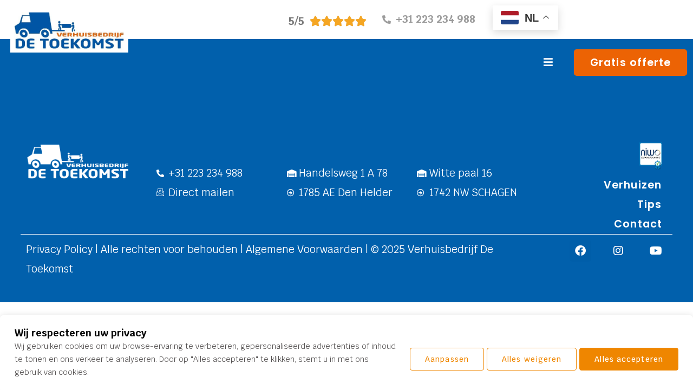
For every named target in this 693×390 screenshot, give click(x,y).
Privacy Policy (60, 249)
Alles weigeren (531, 359)
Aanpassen (447, 359)
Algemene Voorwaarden (303, 249)
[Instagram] (618, 251)
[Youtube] (656, 251)
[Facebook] (580, 251)
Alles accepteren (628, 359)
